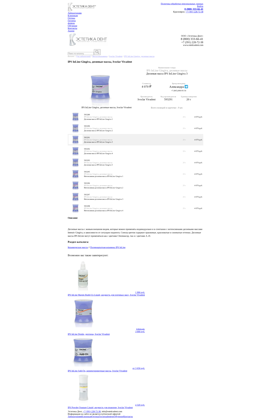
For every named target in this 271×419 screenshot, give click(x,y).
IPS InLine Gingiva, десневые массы (139, 56)
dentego (71, 23)
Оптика (71, 18)
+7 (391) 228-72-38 (194, 12)
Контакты (72, 28)
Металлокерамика (99, 56)
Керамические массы (78, 247)
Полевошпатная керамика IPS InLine (107, 247)
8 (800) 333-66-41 (193, 9)
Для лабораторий (83, 56)
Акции (71, 31)
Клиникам (73, 15)
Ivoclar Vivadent (115, 56)
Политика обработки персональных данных (182, 4)
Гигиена (72, 20)
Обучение (72, 26)
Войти (200, 6)
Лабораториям (75, 13)
